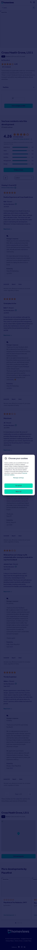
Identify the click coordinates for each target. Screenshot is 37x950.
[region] (18, 475)
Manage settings (18, 478)
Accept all (18, 486)
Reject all (18, 491)
